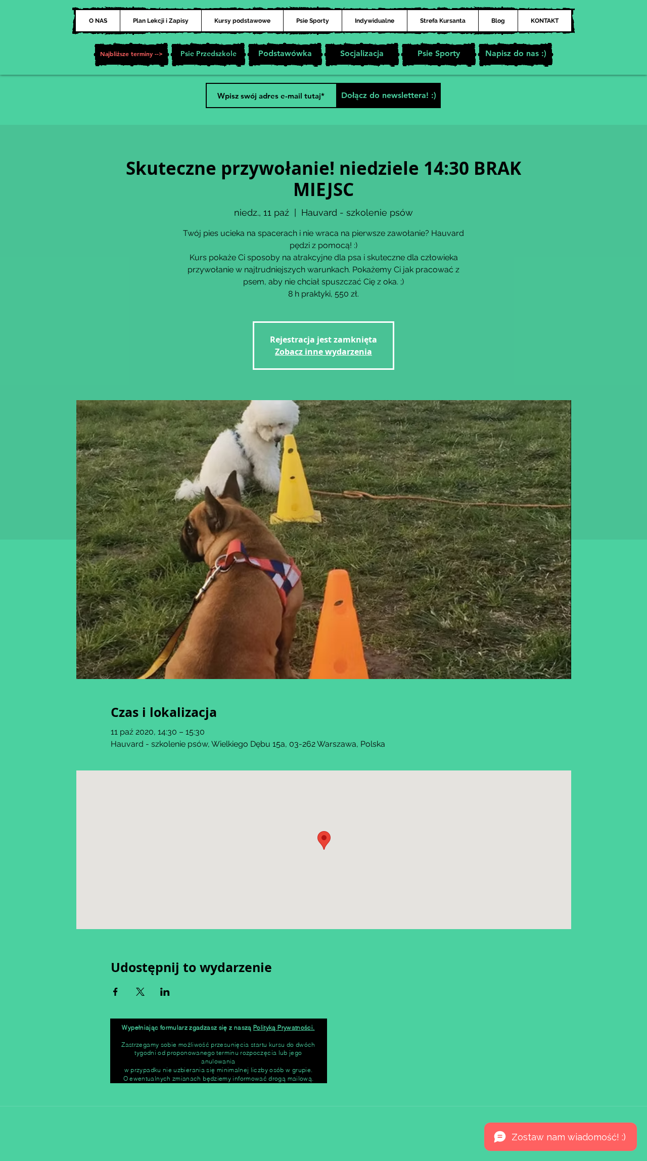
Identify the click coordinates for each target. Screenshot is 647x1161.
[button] (131, 54)
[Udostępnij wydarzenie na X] (140, 992)
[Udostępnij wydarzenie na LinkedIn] (165, 992)
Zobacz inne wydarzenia (323, 351)
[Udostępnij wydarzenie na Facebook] (115, 992)
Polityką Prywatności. (284, 1027)
